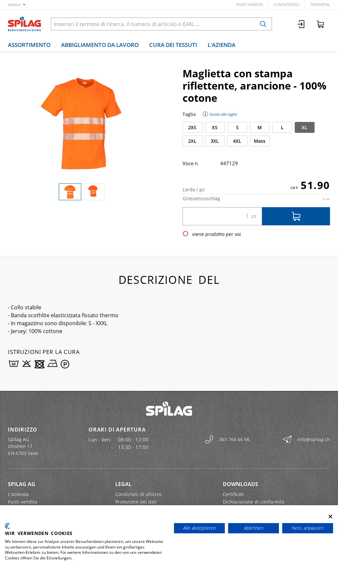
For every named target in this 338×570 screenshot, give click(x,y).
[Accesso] (301, 24)
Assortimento (29, 45)
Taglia (189, 114)
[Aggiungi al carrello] (296, 216)
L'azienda (221, 45)
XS (215, 127)
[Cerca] (263, 24)
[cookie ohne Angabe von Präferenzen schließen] (330, 517)
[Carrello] (320, 24)
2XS (192, 127)
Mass (259, 141)
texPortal (320, 4)
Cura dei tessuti (173, 45)
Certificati (233, 494)
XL (304, 127)
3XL (215, 141)
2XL (192, 141)
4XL (237, 141)
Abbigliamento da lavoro (100, 45)
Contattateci (286, 4)
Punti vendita (249, 4)
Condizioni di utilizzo (138, 494)
